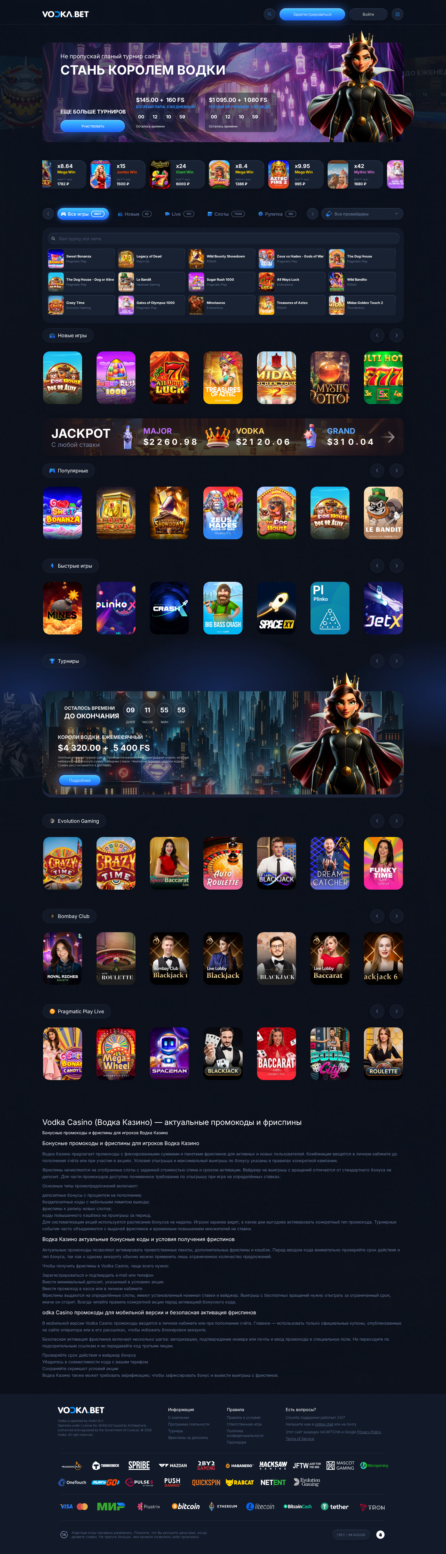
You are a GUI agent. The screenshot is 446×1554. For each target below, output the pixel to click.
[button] (48, 214)
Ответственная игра (244, 1424)
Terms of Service (300, 1438)
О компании (178, 1417)
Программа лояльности (188, 1424)
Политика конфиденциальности (245, 1433)
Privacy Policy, (369, 1432)
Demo (62, 408)
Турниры (175, 1431)
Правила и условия (243, 1417)
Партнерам (236, 1442)
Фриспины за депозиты (188, 1437)
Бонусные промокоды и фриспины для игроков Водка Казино (105, 1132)
